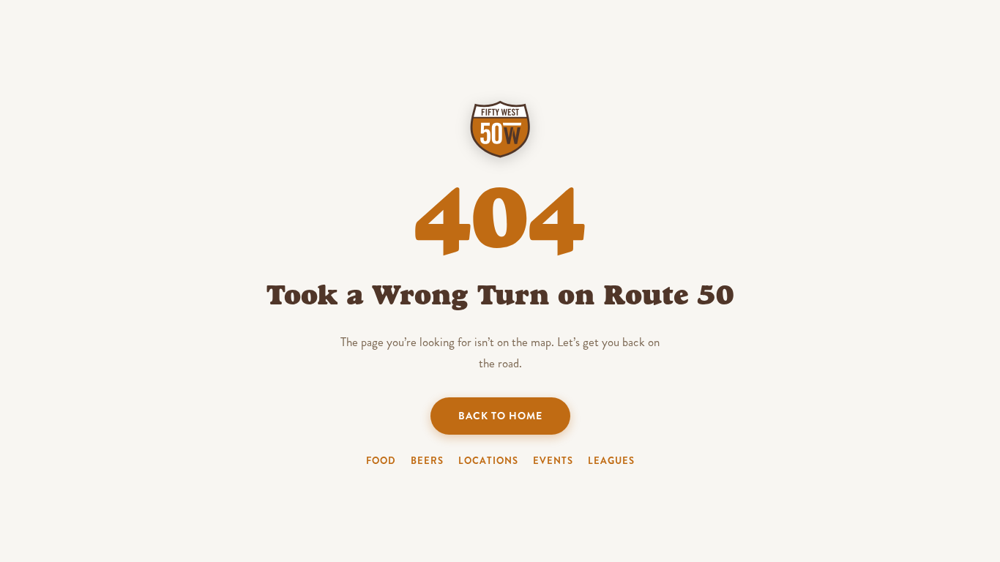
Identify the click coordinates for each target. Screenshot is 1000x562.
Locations (488, 461)
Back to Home (500, 415)
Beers (427, 461)
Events (553, 461)
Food (381, 461)
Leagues (611, 461)
